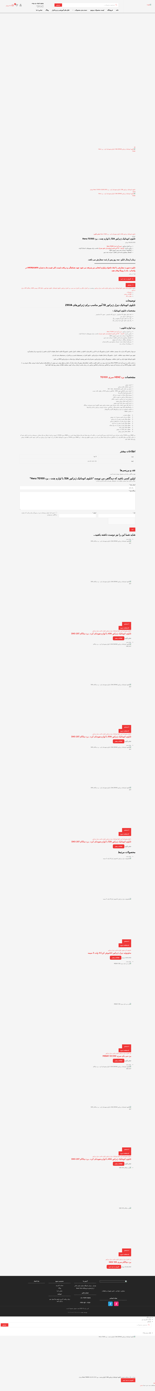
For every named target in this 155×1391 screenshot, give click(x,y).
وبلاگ (47, 10)
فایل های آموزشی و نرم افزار (60, 10)
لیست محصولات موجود (97, 10)
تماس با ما (39, 10)
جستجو (58, 5)
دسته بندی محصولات (81, 10)
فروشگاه (110, 10)
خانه (117, 10)
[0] (17, 5)
